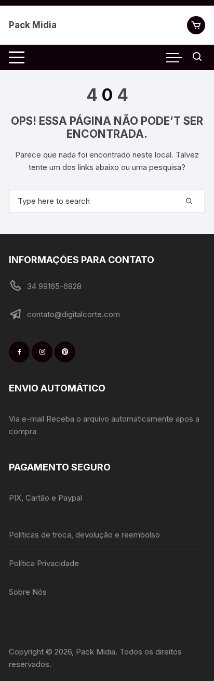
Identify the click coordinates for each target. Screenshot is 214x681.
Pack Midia (33, 25)
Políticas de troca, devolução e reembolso (84, 535)
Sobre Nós (28, 592)
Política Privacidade (44, 563)
